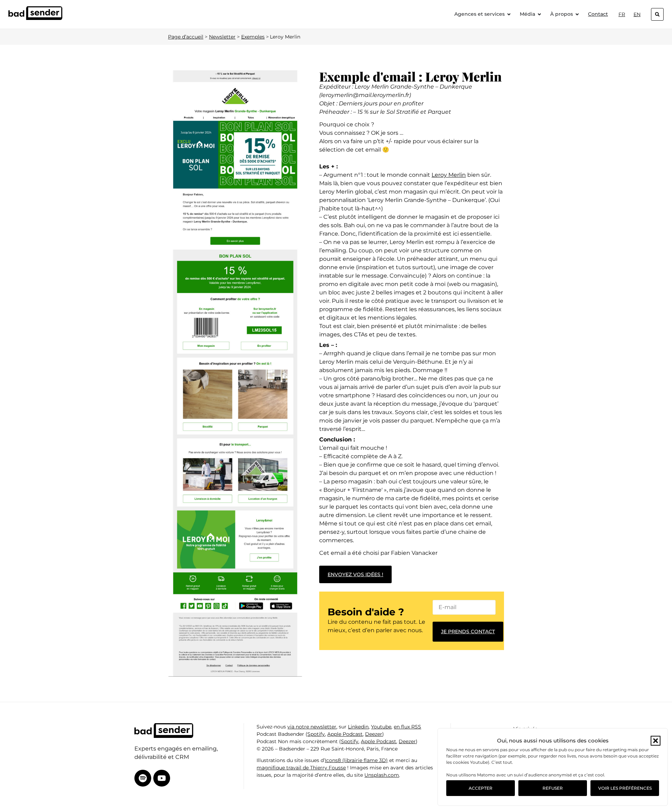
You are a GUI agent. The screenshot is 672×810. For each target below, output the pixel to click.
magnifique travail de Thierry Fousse (301, 767)
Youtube (381, 727)
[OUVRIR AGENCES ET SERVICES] (508, 14)
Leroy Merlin (449, 175)
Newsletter (222, 37)
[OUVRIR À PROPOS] (577, 14)
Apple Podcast (345, 734)
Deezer (373, 734)
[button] (655, 740)
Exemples (253, 37)
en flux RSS (407, 727)
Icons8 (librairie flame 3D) (356, 760)
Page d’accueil (185, 37)
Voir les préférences (625, 788)
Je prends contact (468, 631)
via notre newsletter (311, 727)
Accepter (480, 788)
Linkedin (358, 727)
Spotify (316, 734)
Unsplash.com (381, 775)
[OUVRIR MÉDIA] (539, 14)
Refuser (552, 788)
